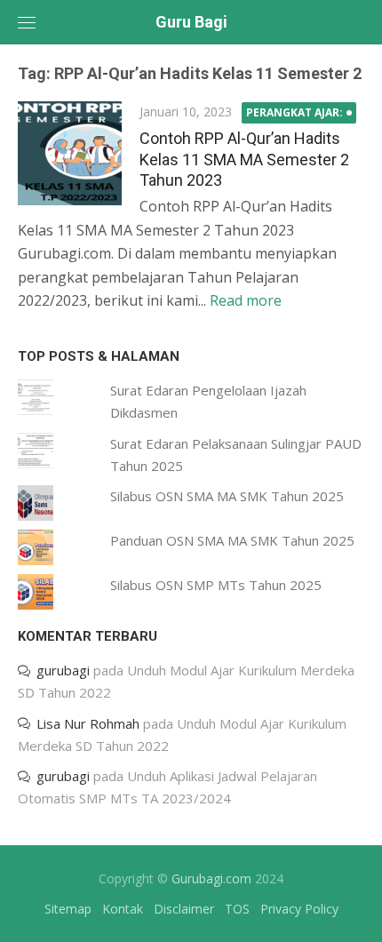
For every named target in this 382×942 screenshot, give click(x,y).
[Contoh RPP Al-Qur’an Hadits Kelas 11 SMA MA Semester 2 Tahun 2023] (70, 153)
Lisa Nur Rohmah (87, 723)
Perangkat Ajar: (294, 112)
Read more (246, 300)
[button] (70, 153)
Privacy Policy (299, 908)
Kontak (122, 908)
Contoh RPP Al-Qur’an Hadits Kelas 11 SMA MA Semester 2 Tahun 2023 (244, 159)
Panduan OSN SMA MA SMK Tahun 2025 (232, 540)
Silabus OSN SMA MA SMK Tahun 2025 (227, 496)
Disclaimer (184, 908)
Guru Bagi (191, 21)
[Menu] (26, 22)
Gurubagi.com (211, 878)
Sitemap (68, 908)
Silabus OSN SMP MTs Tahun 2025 (216, 585)
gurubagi (63, 670)
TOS (237, 908)
